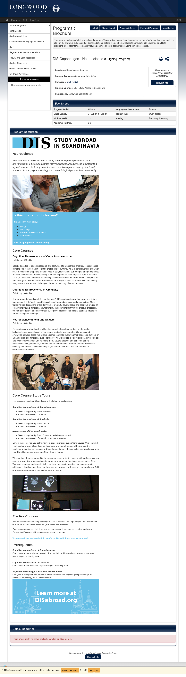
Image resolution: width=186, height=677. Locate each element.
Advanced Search (128, 28)
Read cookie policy (69, 670)
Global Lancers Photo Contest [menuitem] (23, 68)
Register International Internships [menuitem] (24, 52)
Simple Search (108, 28)
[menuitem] (29, 93)
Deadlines (34, 19)
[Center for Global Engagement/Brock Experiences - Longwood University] (93, 8)
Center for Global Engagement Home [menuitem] (26, 41)
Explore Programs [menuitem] (17, 25)
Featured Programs (149, 28)
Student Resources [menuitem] (18, 63)
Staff (25, 19)
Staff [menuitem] (11, 46)
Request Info (162, 82)
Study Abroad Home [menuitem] (18, 36)
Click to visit (72, 81)
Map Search (168, 28)
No (97, 670)
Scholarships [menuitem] (15, 30)
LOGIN (179, 19)
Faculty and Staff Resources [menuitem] (22, 57)
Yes (90, 670)
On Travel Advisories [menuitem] (18, 73)
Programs (15, 19)
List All (95, 28)
